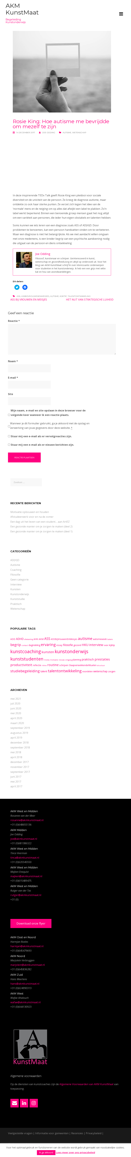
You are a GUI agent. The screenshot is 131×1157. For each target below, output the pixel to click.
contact (25, 645)
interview (96, 645)
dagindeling (34, 645)
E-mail (13, 377)
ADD (12, 639)
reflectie (37, 665)
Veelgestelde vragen (20, 1133)
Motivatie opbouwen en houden (29, 512)
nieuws (62, 660)
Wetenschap (79, 132)
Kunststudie (17, 599)
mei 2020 (15, 713)
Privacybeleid (93, 1133)
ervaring (48, 644)
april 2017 (16, 786)
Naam (13, 361)
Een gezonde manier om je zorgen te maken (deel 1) (41, 531)
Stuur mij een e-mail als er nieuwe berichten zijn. (42, 444)
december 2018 (19, 742)
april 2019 (16, 737)
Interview (16, 584)
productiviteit (21, 665)
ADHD (20, 639)
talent (43, 671)
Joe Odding (48, 132)
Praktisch (16, 604)
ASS (18, 296)
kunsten (48, 652)
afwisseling (28, 639)
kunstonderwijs (71, 651)
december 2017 (19, 762)
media (47, 660)
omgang (68, 660)
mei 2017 (15, 781)
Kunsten (15, 589)
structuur (101, 665)
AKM (41, 639)
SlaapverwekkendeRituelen (82, 665)
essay (59, 645)
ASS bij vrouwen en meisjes (28, 299)
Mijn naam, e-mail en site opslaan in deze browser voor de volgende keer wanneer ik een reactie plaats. (48, 413)
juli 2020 (15, 703)
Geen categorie (19, 579)
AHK (36, 639)
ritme (44, 665)
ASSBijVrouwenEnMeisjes (35, 296)
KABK (106, 645)
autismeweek (100, 639)
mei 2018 (15, 752)
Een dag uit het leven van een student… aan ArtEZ (40, 521)
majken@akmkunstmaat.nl (26, 876)
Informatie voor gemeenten (52, 1133)
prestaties (102, 659)
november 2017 (19, 767)
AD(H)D (14, 560)
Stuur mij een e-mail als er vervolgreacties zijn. (41, 436)
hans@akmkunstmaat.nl (24, 983)
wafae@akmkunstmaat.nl (25, 1002)
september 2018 (20, 747)
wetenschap (100, 671)
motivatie (54, 660)
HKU (85, 645)
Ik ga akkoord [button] (46, 1152)
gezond (77, 645)
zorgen (111, 671)
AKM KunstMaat (22, 9)
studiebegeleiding (25, 671)
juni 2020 (15, 708)
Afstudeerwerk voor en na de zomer (32, 517)
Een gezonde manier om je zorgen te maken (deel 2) (41, 526)
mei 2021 (15, 698)
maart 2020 (17, 723)
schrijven (63, 665)
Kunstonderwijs (19, 594)
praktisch (88, 659)
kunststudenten (26, 659)
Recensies (77, 1133)
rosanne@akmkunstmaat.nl (26, 820)
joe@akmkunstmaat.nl (23, 839)
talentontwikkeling (79, 296)
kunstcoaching (25, 651)
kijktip (63, 296)
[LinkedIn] (24, 1103)
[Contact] (14, 1103)
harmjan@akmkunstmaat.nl (26, 946)
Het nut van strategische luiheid (89, 299)
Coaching (16, 570)
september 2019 (20, 728)
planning (76, 659)
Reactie (14, 321)
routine (53, 665)
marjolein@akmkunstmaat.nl (27, 965)
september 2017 (20, 772)
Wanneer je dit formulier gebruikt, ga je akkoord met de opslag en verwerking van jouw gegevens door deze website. (49, 426)
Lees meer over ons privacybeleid (75, 1152)
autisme (54, 296)
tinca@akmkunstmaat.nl (24, 857)
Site (10, 394)
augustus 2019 (19, 733)
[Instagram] (34, 1103)
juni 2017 (15, 776)
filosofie (68, 645)
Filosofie (15, 574)
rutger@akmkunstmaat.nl (25, 895)
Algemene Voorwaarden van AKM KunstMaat (86, 1084)
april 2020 (16, 718)
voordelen (87, 671)
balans (110, 639)
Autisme (67, 132)
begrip (15, 644)
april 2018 (16, 757)
